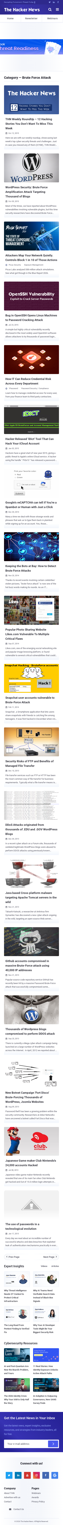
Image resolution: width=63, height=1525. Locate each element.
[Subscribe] (53, 1443)
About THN (9, 1493)
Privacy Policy (38, 1501)
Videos (44, 1266)
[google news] (54, 1475)
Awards (35, 1497)
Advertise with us (12, 1497)
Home (10, 18)
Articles (55, 1266)
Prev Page (13, 1257)
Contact (7, 1501)
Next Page (50, 1257)
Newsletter (31, 18)
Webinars (52, 18)
